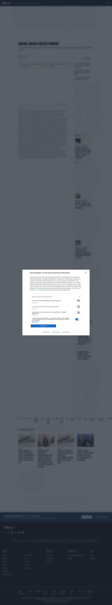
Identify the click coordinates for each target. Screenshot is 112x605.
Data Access (56, 332)
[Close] (86, 273)
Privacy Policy (66, 332)
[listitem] (56, 297)
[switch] (77, 300)
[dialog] (56, 302)
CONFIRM (43, 326)
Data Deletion (46, 332)
